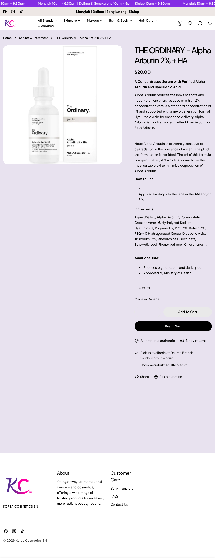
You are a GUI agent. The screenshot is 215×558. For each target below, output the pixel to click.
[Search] (190, 23)
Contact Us (119, 504)
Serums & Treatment (33, 38)
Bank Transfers (122, 488)
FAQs (115, 496)
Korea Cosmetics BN (31, 540)
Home (7, 38)
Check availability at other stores (163, 365)
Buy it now (173, 326)
